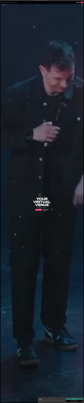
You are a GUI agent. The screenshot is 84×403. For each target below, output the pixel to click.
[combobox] (8, 2)
